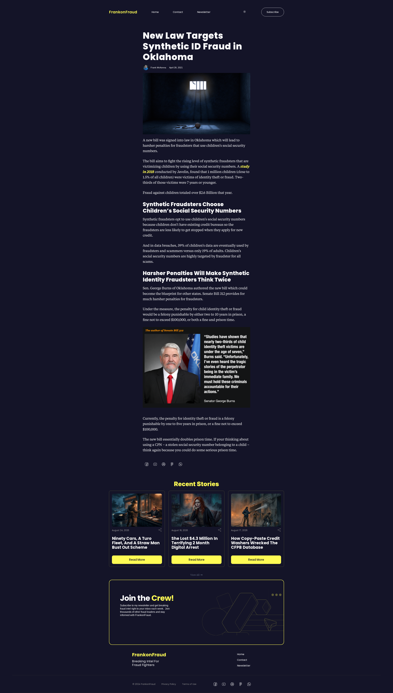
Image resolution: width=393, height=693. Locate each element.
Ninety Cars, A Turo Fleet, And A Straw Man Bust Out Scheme (136, 543)
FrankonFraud (123, 12)
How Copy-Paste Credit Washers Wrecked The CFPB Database (255, 543)
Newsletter (203, 12)
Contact (178, 12)
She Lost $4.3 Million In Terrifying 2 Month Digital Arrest (194, 543)
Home (155, 12)
